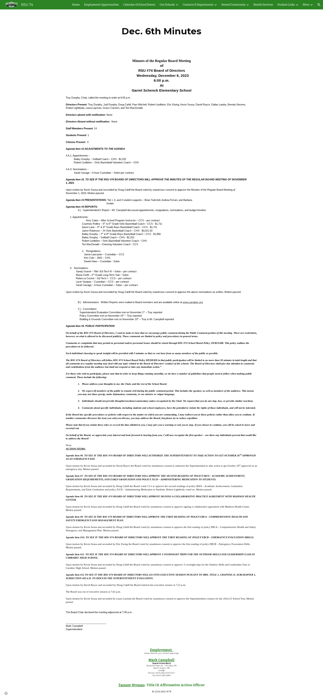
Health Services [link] (263, 4)
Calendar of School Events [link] (139, 4)
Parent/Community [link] (233, 4)
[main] (161, 31)
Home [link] (76, 4)
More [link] (306, 4)
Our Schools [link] (167, 4)
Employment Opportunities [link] (101, 4)
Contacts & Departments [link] (198, 4)
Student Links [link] (286, 4)
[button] (319, 5)
